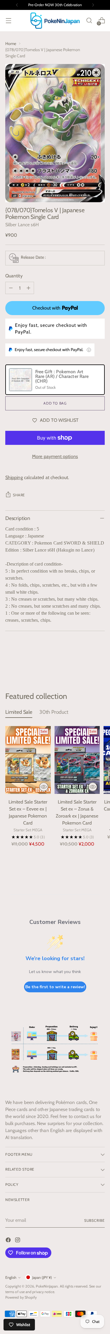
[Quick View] (44, 787)
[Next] (93, 5)
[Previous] (17, 5)
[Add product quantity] (28, 288)
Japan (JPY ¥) (42, 1277)
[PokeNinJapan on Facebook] (8, 1241)
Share (19, 495)
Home (10, 43)
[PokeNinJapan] (55, 20)
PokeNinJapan (47, 1286)
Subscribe (94, 1220)
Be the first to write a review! (55, 987)
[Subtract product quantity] (11, 288)
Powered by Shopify (21, 1297)
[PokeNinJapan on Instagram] (18, 1241)
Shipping (14, 477)
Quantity (14, 276)
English (10, 1277)
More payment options (55, 456)
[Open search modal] (89, 21)
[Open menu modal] (8, 21)
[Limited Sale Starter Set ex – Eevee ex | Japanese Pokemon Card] (28, 760)
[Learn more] (89, 350)
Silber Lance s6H (22, 224)
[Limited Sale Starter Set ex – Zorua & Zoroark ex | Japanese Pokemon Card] (77, 760)
